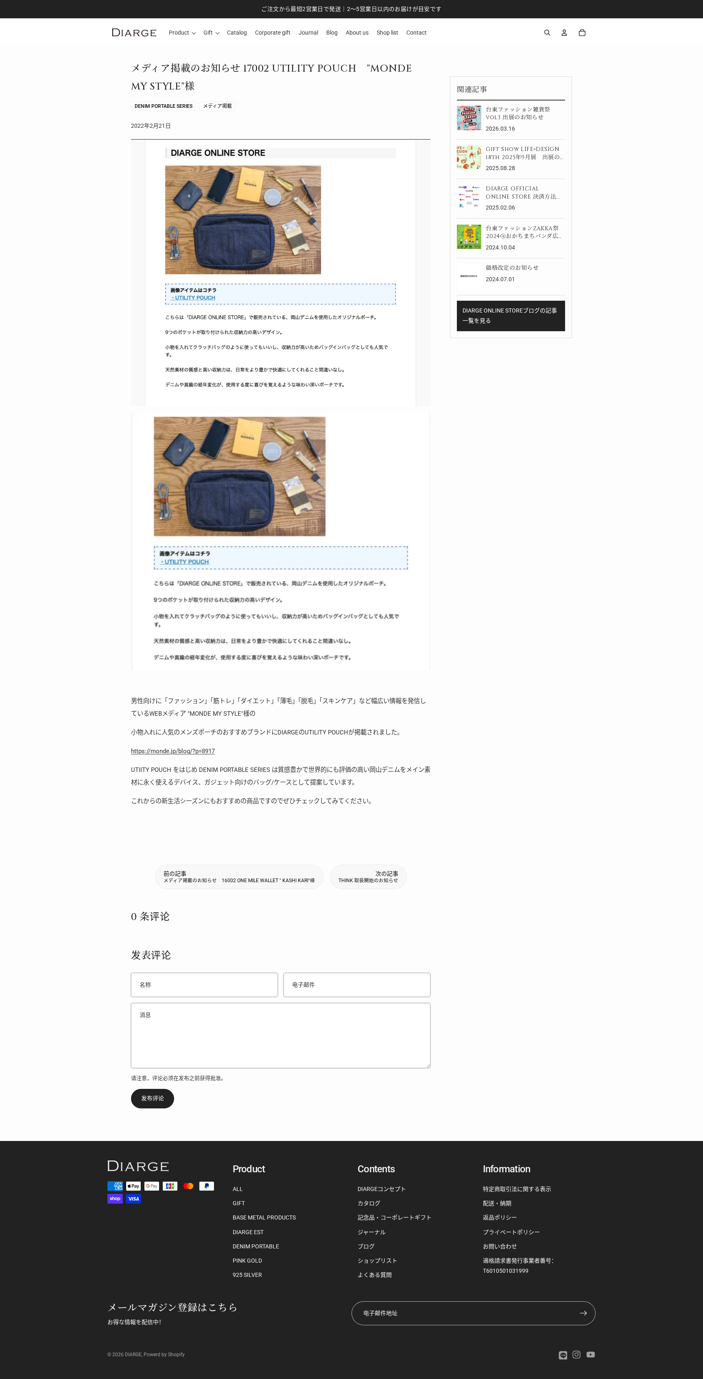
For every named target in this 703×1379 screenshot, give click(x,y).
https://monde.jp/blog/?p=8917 (173, 751)
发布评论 (152, 1098)
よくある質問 (375, 1275)
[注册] (583, 1313)
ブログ (366, 1246)
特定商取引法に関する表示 (517, 1189)
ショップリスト (377, 1260)
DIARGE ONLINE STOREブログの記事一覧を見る (510, 315)
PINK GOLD (247, 1260)
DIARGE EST (248, 1232)
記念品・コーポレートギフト (395, 1217)
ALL (238, 1189)
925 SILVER (247, 1275)
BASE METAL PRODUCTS (264, 1217)
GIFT (239, 1203)
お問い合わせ (500, 1246)
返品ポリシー (500, 1217)
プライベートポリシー (511, 1232)
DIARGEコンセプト (382, 1189)
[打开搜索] (547, 33)
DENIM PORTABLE (256, 1246)
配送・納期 (497, 1203)
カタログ (369, 1203)
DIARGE (133, 1354)
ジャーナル (372, 1232)
